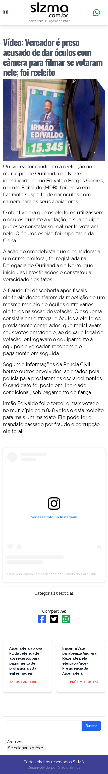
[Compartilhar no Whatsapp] (66, 619)
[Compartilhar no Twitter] (54, 619)
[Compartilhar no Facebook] (42, 619)
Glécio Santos (69, 768)
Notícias (66, 593)
